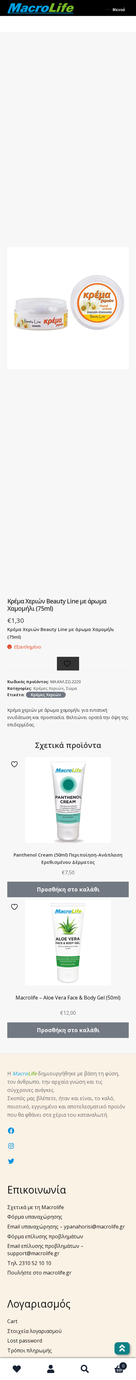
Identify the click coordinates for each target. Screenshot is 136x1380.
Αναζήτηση (85, 1369)
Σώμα (71, 688)
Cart (12, 1321)
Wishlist (17, 1369)
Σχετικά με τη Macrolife (35, 1207)
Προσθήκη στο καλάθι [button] (68, 889)
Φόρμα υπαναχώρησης (34, 1216)
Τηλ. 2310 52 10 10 (29, 1263)
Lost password (24, 1340)
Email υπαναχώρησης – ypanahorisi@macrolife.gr (66, 1226)
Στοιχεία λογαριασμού (34, 1331)
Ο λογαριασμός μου (51, 1369)
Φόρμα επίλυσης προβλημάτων (45, 1236)
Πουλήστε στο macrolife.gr (39, 1272)
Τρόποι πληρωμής (29, 1350)
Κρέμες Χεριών (48, 688)
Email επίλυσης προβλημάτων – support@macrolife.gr (45, 1249)
